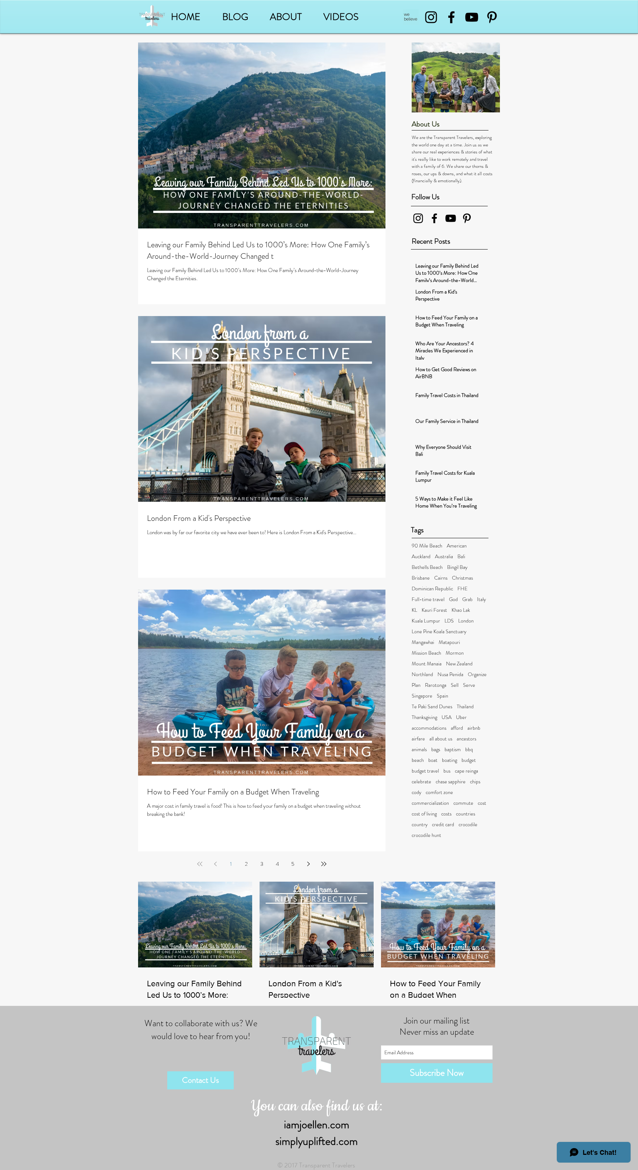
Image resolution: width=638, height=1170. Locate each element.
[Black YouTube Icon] (472, 17)
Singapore (422, 696)
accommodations (429, 728)
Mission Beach (426, 653)
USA (447, 717)
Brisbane (421, 578)
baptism (453, 749)
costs (446, 814)
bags (435, 749)
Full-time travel (428, 599)
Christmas (462, 578)
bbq (469, 749)
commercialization (430, 803)
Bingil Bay (457, 567)
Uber (461, 717)
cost (482, 803)
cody (416, 792)
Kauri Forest (434, 610)
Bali (461, 556)
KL (414, 610)
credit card (443, 824)
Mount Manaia (427, 664)
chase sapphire (451, 782)
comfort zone (439, 792)
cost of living (424, 814)
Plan (416, 685)
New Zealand (459, 664)
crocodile (468, 824)
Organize (477, 674)
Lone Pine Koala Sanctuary (439, 631)
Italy (481, 599)
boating (449, 760)
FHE (462, 589)
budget (469, 760)
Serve (469, 685)
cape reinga (466, 771)
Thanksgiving (424, 717)
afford (457, 728)
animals (419, 749)
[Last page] (323, 864)
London (466, 621)
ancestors (466, 739)
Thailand (465, 706)
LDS (449, 621)
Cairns (440, 578)
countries (465, 814)
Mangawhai (423, 642)
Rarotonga (435, 685)
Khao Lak (461, 610)
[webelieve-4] (411, 17)
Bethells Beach (427, 567)
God (453, 599)
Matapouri (449, 642)
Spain (442, 696)
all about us (440, 739)
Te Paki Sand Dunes (432, 706)
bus (446, 771)
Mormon (455, 653)
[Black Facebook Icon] (451, 17)
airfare (418, 739)
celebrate (421, 782)
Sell (455, 685)
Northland (422, 674)
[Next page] (308, 864)
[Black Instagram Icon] (431, 17)
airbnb (473, 728)
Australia (444, 556)
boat (433, 760)
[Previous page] (215, 864)
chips (475, 782)
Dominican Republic (432, 589)
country (420, 824)
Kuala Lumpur (426, 621)
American (457, 546)
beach (418, 760)
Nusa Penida (450, 674)
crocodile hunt (426, 835)
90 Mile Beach (427, 546)
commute (463, 803)
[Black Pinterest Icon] (492, 17)
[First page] (199, 864)
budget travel (425, 771)
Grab (467, 599)
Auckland (421, 556)
